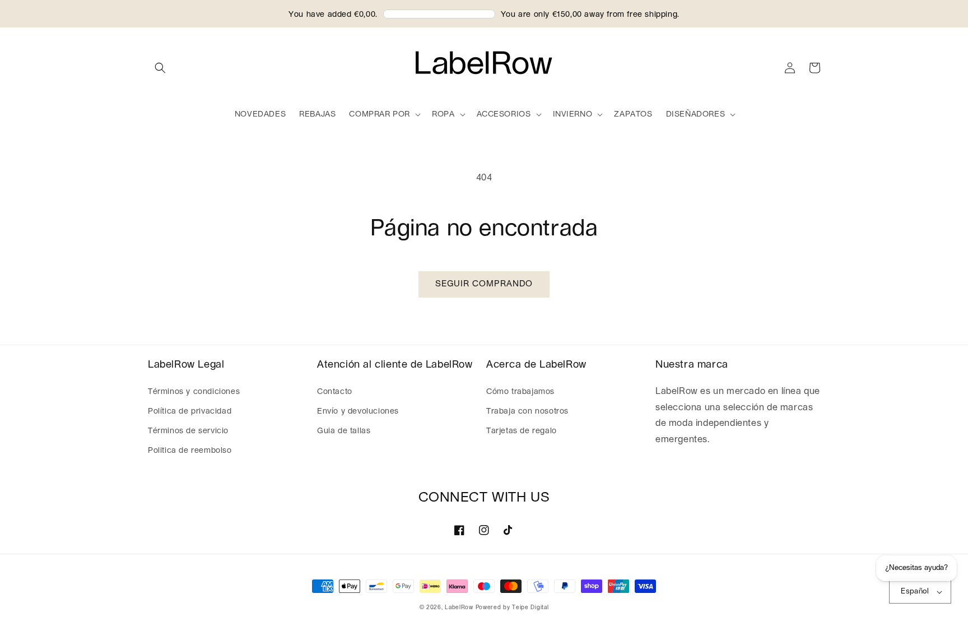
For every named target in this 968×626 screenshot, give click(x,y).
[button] (160, 67)
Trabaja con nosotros (527, 411)
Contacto (334, 392)
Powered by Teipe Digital (512, 607)
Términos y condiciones (194, 392)
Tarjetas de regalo (521, 431)
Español (915, 591)
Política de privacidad (189, 411)
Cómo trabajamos (520, 392)
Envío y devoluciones (358, 411)
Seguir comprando (484, 284)
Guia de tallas (343, 431)
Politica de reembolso (190, 451)
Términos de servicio (188, 431)
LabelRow (459, 607)
